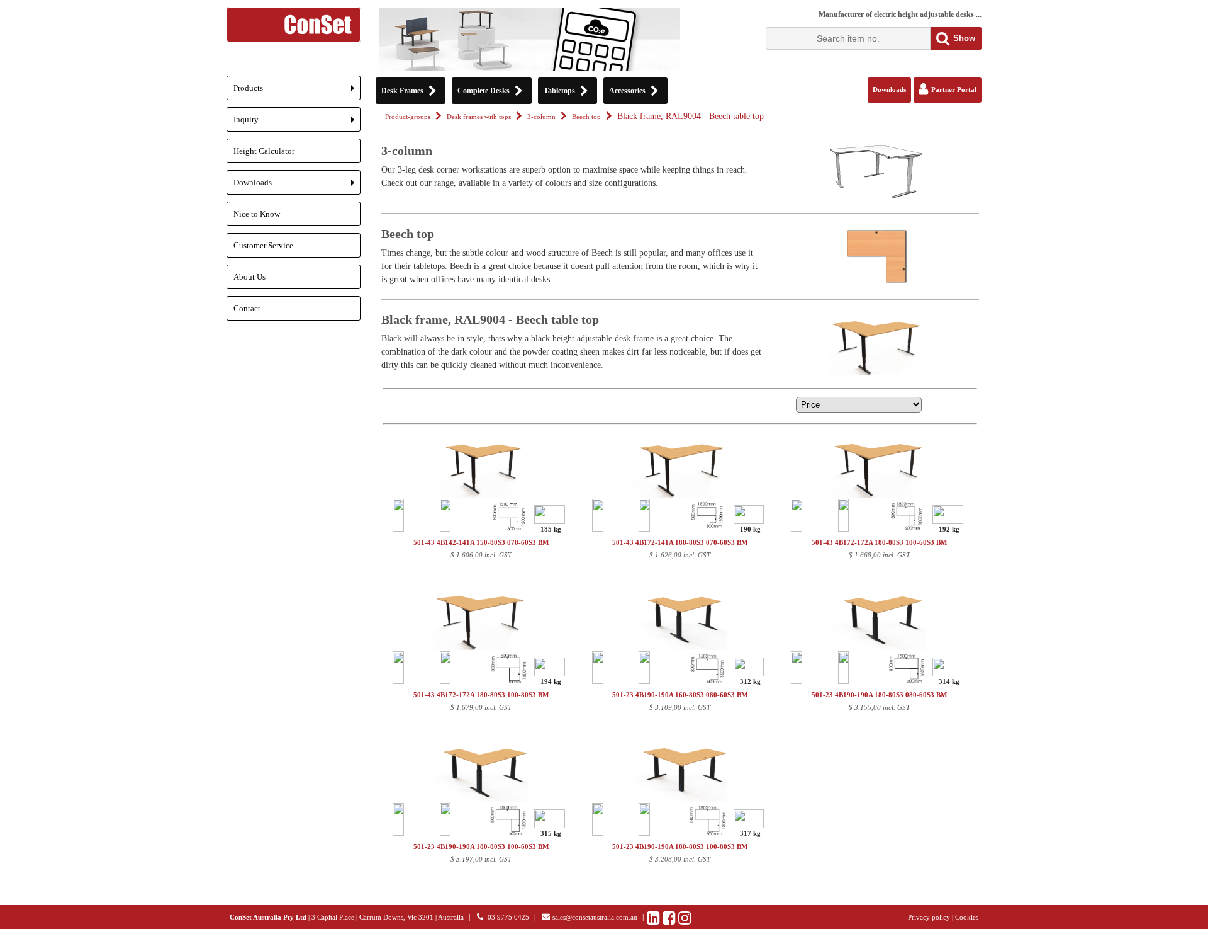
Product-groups (407, 116)
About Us (249, 277)
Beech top (586, 116)
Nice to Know (256, 214)
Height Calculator (263, 151)
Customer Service (263, 245)
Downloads (297, 186)
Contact (246, 308)
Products (297, 91)
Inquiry (297, 123)
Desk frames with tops (479, 116)
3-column (541, 116)
